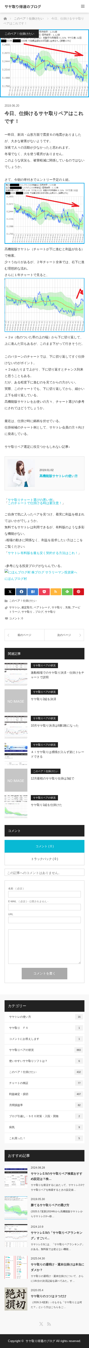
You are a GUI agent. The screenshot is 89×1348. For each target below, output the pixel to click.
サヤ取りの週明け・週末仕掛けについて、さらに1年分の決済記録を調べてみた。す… (57, 1278)
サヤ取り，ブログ (32, 611)
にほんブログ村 (16, 579)
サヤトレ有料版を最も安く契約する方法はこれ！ (43, 553)
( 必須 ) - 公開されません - (28, 901)
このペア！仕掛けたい (19, 33)
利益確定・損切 (45, 1094)
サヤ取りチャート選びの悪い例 (30, 500)
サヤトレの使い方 (45, 1016)
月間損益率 (45, 1105)
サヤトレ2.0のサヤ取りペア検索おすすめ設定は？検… (56, 1176)
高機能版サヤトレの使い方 (58, 476)
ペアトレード (42, 607)
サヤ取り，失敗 (61, 607)
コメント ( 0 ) (45, 846)
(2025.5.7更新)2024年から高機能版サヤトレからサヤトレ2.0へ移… (57, 1214)
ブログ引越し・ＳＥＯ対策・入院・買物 (44, 1116)
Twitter (40, 1323)
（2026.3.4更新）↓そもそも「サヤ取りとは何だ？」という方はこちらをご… (56, 1304)
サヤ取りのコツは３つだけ (48, 1296)
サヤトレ (14, 607)
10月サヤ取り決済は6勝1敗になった (55, 725)
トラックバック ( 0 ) (44, 859)
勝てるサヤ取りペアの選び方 (50, 1205)
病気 (44, 1127)
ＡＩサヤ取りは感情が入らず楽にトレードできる (57, 754)
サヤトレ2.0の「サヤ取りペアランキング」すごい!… (56, 1235)
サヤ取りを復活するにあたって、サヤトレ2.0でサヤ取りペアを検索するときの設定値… (57, 1187)
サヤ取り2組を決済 (43, 699)
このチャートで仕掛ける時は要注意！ (35, 503)
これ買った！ (44, 1138)
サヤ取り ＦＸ (44, 1027)
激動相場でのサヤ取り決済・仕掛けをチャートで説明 (57, 675)
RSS (48, 1323)
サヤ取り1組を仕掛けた (46, 805)
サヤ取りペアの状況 (44, 665)
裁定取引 (26, 607)
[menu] (82, 6)
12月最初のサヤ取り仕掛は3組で (52, 778)
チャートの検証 (45, 1083)
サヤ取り (50, 611)
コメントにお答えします (44, 1038)
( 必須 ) (16, 888)
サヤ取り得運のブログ (23, 6)
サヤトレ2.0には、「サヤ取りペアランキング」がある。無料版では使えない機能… (57, 1246)
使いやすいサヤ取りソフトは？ (44, 1061)
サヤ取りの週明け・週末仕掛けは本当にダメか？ (57, 1267)
